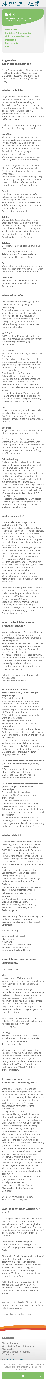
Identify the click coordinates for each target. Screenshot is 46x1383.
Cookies (31, 1364)
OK (23, 1376)
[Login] (32, 4)
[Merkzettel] (28, 4)
